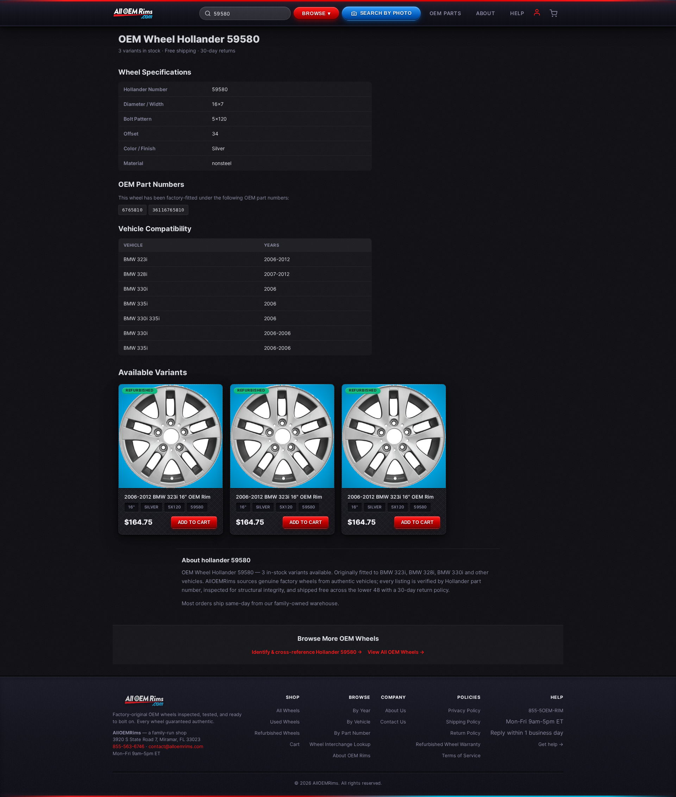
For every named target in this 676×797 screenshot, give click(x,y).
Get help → (550, 744)
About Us (395, 710)
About (485, 13)
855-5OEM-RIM (545, 710)
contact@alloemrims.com (176, 746)
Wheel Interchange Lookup (339, 744)
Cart (295, 744)
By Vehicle (358, 722)
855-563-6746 (128, 746)
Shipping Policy (463, 722)
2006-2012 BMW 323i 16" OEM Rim (167, 497)
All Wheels (288, 710)
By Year (361, 710)
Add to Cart (194, 522)
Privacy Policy (464, 710)
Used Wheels (285, 722)
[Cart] (553, 13)
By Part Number (352, 733)
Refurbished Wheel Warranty (448, 744)
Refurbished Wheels (277, 733)
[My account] (537, 13)
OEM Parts (445, 13)
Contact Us (393, 722)
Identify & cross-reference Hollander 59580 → (307, 652)
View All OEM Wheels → (396, 652)
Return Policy (465, 733)
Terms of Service (461, 755)
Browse (316, 14)
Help (517, 13)
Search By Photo (381, 13)
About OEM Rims (351, 755)
